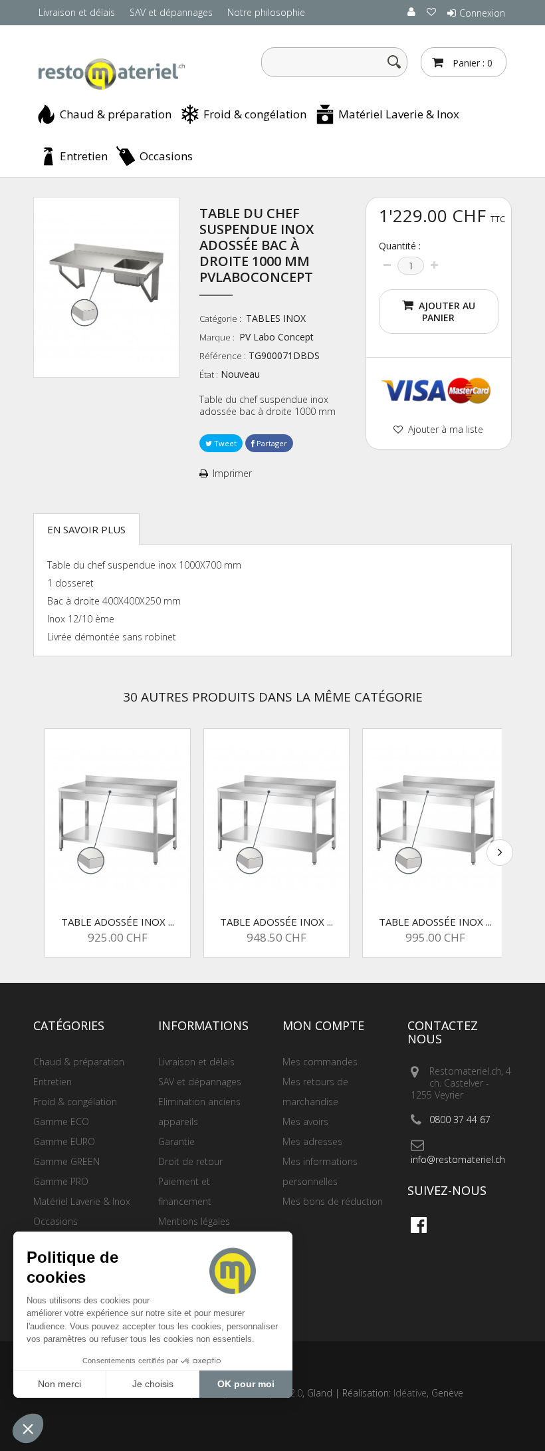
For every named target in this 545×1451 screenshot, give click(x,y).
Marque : (218, 337)
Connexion (482, 13)
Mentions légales (194, 1221)
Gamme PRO (60, 1181)
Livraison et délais (77, 12)
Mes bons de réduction (332, 1201)
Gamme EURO (64, 1141)
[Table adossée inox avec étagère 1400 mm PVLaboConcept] (117, 818)
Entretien (84, 156)
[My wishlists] (432, 11)
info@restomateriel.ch (458, 1159)
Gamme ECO (61, 1121)
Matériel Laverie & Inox (398, 114)
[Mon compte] (412, 11)
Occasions (166, 156)
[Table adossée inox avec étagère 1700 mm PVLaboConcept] (435, 818)
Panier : (471, 63)
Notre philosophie (266, 12)
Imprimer (232, 473)
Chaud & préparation (115, 114)
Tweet (224, 443)
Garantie (176, 1141)
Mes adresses (312, 1141)
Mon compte (323, 1025)
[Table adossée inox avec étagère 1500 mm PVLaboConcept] (276, 818)
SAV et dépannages (171, 12)
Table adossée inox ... (117, 921)
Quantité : (400, 246)
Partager (271, 443)
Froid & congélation (254, 114)
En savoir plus (86, 529)
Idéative (410, 1392)
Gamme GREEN (66, 1161)
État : (208, 374)
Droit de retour (190, 1161)
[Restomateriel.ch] (106, 74)
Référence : (222, 356)
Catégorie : (221, 319)
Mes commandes (320, 1061)
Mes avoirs (305, 1121)
